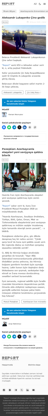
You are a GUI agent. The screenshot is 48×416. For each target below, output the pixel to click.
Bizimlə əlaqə (34, 365)
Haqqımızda (7, 365)
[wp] (9, 127)
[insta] (10, 390)
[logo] (8, 4)
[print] (30, 127)
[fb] (4, 127)
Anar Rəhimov (14, 324)
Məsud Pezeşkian (11, 302)
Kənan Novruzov (15, 114)
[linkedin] (25, 127)
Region (5, 22)
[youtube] (33, 390)
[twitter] (19, 127)
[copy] (35, 127)
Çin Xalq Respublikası (36, 92)
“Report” (6, 65)
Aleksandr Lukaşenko (13, 92)
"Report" (6, 206)
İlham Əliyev (9, 11)
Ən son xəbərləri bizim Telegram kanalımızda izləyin (21, 102)
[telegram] (14, 127)
